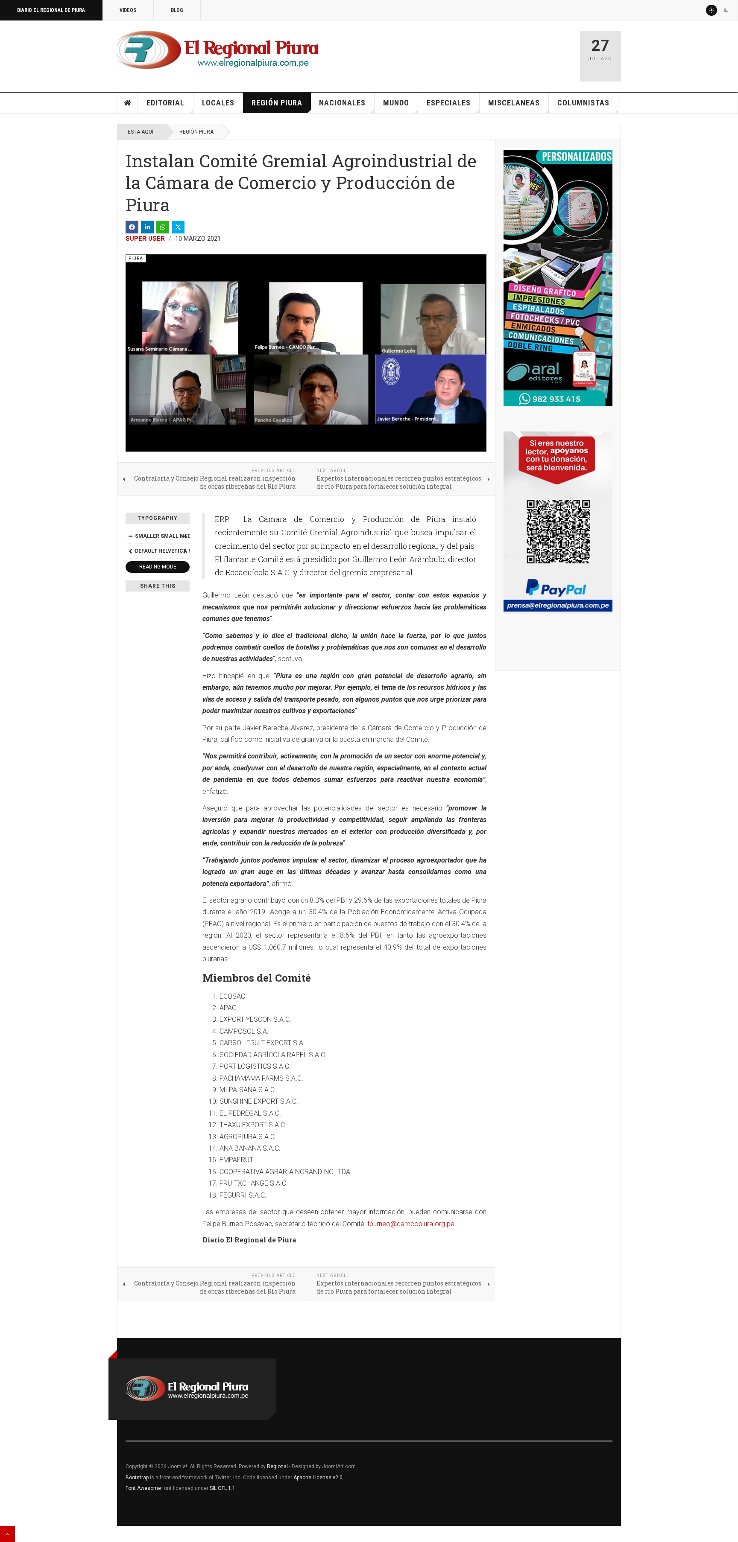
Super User (145, 238)
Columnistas (583, 102)
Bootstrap (137, 1478)
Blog (177, 10)
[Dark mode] (726, 10)
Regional (277, 1466)
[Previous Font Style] (130, 551)
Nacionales (342, 102)
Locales (218, 102)
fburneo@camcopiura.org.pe (410, 1224)
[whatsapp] (162, 227)
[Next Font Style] (185, 551)
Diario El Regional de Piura (51, 10)
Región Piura (277, 102)
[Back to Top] (7, 1534)
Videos (128, 10)
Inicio (127, 103)
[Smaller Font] (130, 536)
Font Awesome (143, 1488)
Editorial (165, 102)
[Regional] (217, 50)
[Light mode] (711, 10)
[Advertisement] (472, 52)
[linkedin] (147, 227)
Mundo (396, 102)
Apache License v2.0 (318, 1478)
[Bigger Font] (185, 536)
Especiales (449, 102)
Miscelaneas (514, 102)
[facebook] (132, 227)
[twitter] (178, 227)
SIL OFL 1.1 (222, 1488)
